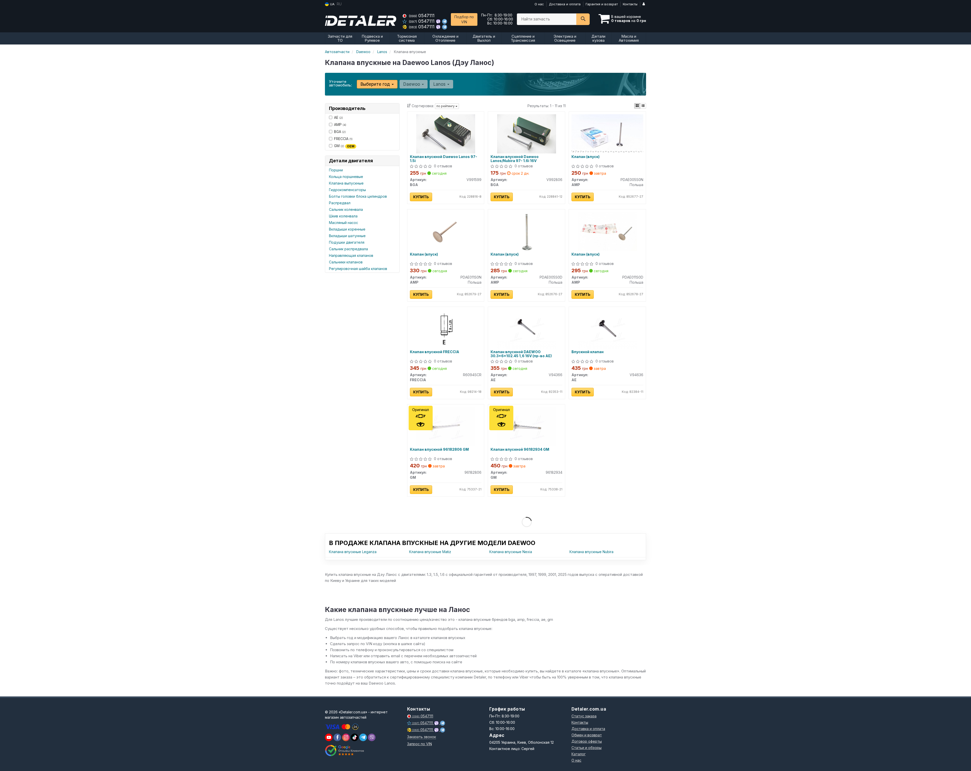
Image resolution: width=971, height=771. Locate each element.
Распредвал (339, 203)
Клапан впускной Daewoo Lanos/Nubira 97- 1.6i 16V (515, 159)
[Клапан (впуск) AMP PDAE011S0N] (445, 231)
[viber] (337, 737)
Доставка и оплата (565, 4)
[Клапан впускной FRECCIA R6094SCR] (445, 328)
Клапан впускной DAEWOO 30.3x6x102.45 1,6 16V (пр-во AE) (521, 354)
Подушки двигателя (346, 242)
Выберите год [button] (376, 84)
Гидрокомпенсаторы (347, 190)
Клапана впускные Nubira (591, 552)
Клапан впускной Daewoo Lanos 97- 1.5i (443, 159)
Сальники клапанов (346, 262)
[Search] (583, 19)
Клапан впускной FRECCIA (434, 352)
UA (332, 4)
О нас (539, 4)
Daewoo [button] (412, 84)
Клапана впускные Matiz (430, 552)
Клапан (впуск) (585, 157)
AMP (340, 124)
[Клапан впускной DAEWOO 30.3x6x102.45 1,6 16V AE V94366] (526, 328)
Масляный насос (343, 222)
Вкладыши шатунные (347, 236)
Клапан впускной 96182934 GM (520, 449)
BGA (340, 131)
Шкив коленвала (343, 216)
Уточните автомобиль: (340, 83)
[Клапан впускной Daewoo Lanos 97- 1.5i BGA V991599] (445, 133)
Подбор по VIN (464, 19)
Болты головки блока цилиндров (358, 196)
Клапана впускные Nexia (510, 552)
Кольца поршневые (346, 176)
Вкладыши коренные (347, 229)
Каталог (578, 754)
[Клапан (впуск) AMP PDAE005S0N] (607, 133)
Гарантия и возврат (602, 4)
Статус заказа (584, 716)
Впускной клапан (587, 352)
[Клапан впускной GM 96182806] (445, 426)
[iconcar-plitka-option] (637, 106)
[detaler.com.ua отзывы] (344, 750)
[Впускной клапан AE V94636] (607, 328)
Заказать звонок (421, 737)
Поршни (336, 170)
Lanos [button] (440, 84)
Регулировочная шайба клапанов (358, 268)
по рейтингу (445, 106)
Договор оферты (586, 741)
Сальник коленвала (346, 209)
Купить (421, 197)
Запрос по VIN (419, 744)
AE (338, 117)
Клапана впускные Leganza (353, 552)
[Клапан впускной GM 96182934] (526, 426)
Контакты (630, 4)
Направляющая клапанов (351, 255)
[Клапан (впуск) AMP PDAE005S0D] (526, 231)
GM (344, 146)
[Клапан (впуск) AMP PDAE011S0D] (607, 231)
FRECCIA (343, 139)
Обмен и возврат (586, 735)
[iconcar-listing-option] (643, 106)
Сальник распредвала (348, 249)
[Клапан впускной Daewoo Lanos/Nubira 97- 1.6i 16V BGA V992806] (526, 133)
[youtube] (329, 737)
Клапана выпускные (346, 183)
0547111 (421, 15)
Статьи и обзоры (586, 747)
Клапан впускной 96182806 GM (439, 449)
